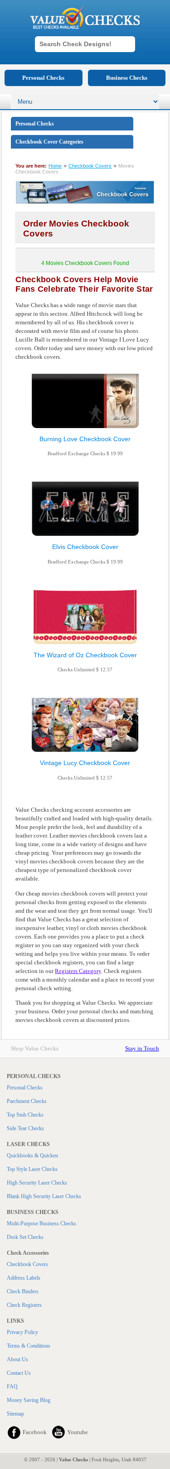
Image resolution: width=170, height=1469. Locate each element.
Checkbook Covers (90, 166)
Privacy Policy (22, 1332)
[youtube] (58, 1432)
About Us (17, 1359)
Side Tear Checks (25, 1128)
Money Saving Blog (28, 1400)
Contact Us (19, 1373)
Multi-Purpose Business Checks (41, 1223)
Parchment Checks (27, 1101)
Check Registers (24, 1305)
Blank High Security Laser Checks (44, 1196)
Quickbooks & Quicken (32, 1155)
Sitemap (15, 1414)
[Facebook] (14, 1432)
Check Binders (23, 1291)
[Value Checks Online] (85, 17)
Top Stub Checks (25, 1115)
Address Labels (23, 1278)
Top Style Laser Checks (32, 1169)
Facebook (35, 1432)
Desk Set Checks (25, 1237)
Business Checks (126, 77)
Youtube (77, 1432)
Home (55, 166)
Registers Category (78, 971)
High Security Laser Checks (37, 1183)
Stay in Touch (142, 1048)
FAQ (12, 1386)
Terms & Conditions (28, 1346)
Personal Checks (43, 77)
